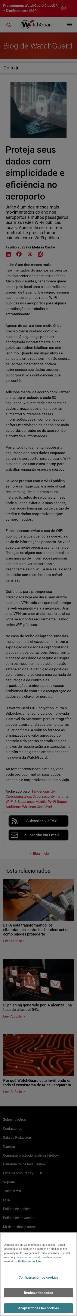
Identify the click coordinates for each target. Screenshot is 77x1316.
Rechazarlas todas (38, 1293)
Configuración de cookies (39, 1277)
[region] (38, 1274)
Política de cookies (29, 1261)
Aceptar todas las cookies (38, 1308)
